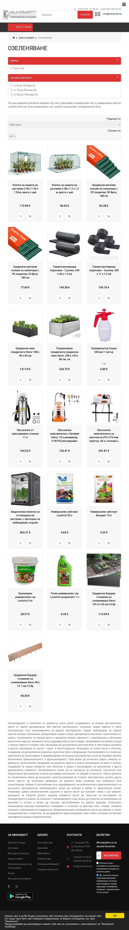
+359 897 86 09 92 (82, 861)
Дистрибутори (45, 842)
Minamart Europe (16, 842)
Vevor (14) (19, 68)
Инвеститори (44, 858)
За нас (11, 873)
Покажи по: (114, 130)
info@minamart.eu (82, 866)
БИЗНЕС (42, 834)
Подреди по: (114, 118)
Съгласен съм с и (107, 867)
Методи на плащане (18, 853)
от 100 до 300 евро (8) (25, 90)
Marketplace (43, 853)
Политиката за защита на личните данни (107, 870)
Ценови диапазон (21, 78)
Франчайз (42, 848)
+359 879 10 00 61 (82, 857)
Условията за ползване (107, 866)
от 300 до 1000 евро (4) (26, 94)
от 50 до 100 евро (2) (24, 85)
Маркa (14, 61)
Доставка (13, 848)
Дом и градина (26, 37)
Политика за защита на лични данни (20, 866)
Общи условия (15, 858)
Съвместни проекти (47, 869)
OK (115, 916)
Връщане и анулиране (19, 878)
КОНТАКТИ (74, 834)
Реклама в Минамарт (48, 864)
